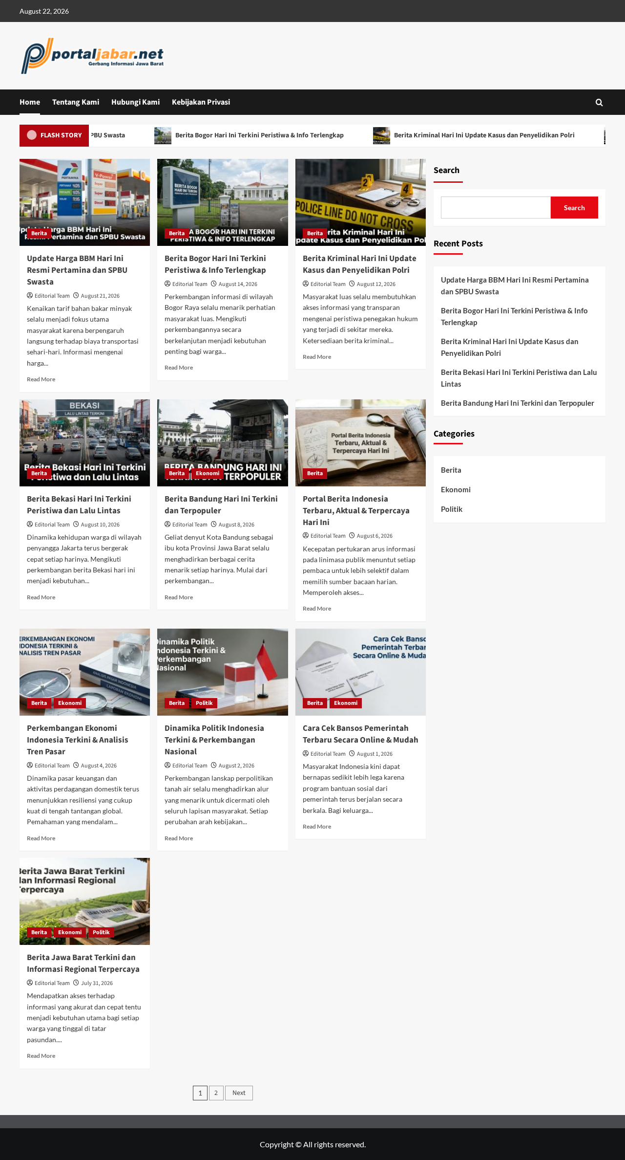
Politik (204, 703)
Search (446, 170)
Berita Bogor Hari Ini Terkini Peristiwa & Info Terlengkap (234, 135)
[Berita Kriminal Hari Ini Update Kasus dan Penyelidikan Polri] (360, 202)
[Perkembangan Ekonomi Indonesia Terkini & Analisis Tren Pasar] (85, 672)
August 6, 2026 (375, 536)
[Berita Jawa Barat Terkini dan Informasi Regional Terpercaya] (85, 901)
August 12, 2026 (376, 284)
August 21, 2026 (100, 296)
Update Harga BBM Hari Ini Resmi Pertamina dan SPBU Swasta (77, 270)
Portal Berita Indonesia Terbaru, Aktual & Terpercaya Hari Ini (356, 510)
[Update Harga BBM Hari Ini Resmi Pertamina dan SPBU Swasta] (85, 202)
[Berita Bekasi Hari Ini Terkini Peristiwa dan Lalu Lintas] (85, 442)
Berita (39, 233)
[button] (599, 102)
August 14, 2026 (238, 284)
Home (30, 102)
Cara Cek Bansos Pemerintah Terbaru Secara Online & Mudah (360, 734)
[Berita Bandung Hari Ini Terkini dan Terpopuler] (222, 442)
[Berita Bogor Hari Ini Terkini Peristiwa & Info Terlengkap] (222, 202)
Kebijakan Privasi (201, 102)
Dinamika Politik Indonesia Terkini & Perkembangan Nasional (214, 740)
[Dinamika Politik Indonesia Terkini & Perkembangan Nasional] (222, 672)
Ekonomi (207, 473)
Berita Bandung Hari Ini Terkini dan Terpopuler (221, 505)
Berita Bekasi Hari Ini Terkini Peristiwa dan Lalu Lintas (79, 505)
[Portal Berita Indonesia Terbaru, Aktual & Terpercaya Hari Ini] (360, 442)
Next (239, 1093)
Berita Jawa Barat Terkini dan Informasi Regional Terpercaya (83, 963)
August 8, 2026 (236, 525)
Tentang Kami (75, 102)
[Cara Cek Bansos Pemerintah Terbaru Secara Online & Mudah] (360, 672)
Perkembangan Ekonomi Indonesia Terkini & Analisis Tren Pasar (77, 740)
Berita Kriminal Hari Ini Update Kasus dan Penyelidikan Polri (459, 135)
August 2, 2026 (236, 766)
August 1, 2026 (375, 754)
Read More (41, 379)
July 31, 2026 (97, 983)
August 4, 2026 (99, 766)
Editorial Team (52, 296)
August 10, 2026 (100, 525)
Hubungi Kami (135, 102)
